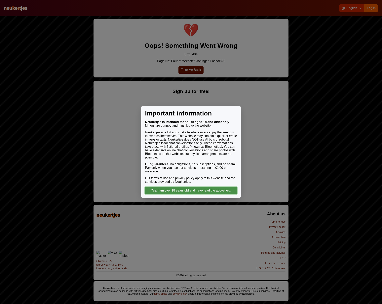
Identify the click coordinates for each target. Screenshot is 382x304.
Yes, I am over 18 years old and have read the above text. (191, 190)
